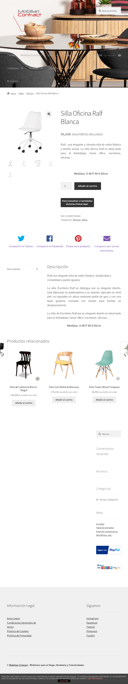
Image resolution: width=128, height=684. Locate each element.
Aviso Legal (13, 618)
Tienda (11, 55)
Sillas (51, 55)
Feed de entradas (105, 527)
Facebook (91, 622)
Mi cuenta (12, 81)
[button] (49, 114)
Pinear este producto (78, 246)
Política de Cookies (18, 631)
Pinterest (91, 631)
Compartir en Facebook (49, 246)
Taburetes (13, 68)
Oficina (29, 93)
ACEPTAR (64, 681)
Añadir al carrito (87, 186)
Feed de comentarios (107, 531)
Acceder (100, 524)
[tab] (23, 269)
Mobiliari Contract (31, 55)
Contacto (73, 68)
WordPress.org (103, 535)
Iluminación (55, 68)
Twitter (90, 627)
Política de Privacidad (19, 635)
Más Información (95, 678)
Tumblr (90, 635)
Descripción (13, 269)
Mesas (67, 55)
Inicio (13, 93)
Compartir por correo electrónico (106, 248)
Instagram (92, 618)
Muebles (33, 68)
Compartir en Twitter (21, 246)
